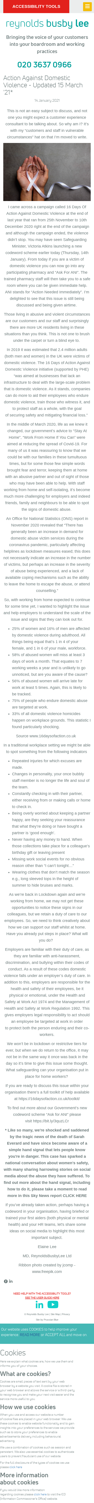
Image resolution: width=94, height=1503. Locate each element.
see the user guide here (42, 1298)
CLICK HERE (75, 1195)
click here (15, 1467)
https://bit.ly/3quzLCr (51, 1121)
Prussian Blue (51, 1319)
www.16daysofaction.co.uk (53, 736)
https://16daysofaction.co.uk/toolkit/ (49, 1099)
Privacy (66, 1314)
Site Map (55, 1314)
